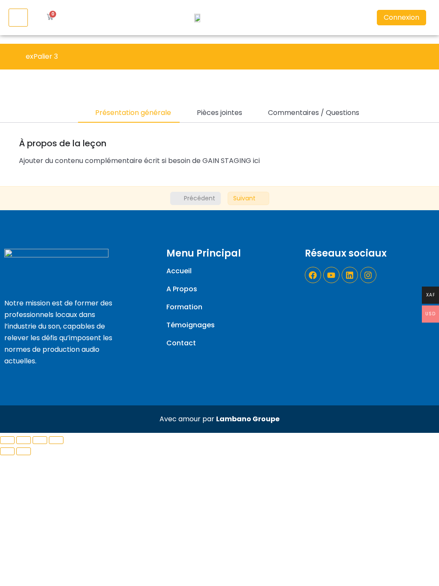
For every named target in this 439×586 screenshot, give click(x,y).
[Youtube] (331, 275)
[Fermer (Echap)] (7, 440)
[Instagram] (368, 275)
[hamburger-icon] (18, 18)
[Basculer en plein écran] (40, 440)
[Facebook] (313, 275)
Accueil (179, 271)
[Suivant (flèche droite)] (23, 451)
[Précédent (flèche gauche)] (7, 451)
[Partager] (23, 440)
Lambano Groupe (248, 419)
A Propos (181, 289)
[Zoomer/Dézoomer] (56, 440)
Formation (184, 307)
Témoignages (190, 325)
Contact (181, 343)
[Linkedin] (350, 275)
